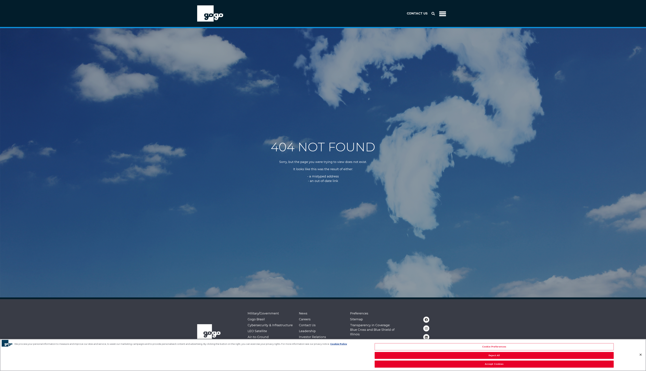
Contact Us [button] (417, 13)
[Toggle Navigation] (442, 13)
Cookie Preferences (494, 346)
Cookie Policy (338, 344)
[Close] (640, 354)
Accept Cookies (494, 364)
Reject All (494, 355)
